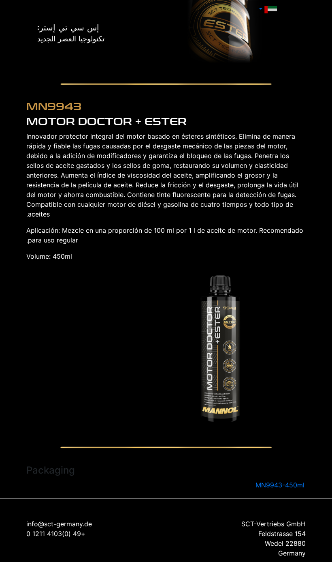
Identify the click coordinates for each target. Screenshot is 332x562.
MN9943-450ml (279, 485)
